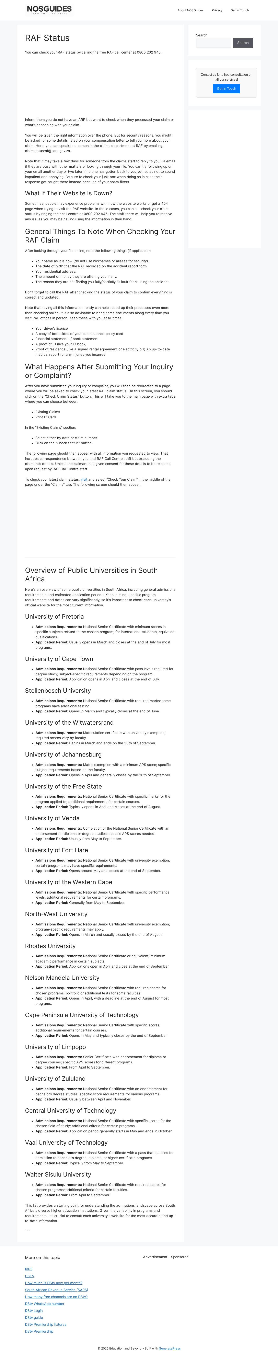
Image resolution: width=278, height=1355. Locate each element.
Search (201, 35)
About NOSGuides (191, 10)
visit (84, 479)
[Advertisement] (100, 88)
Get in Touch (240, 10)
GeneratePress (170, 1348)
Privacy (217, 10)
